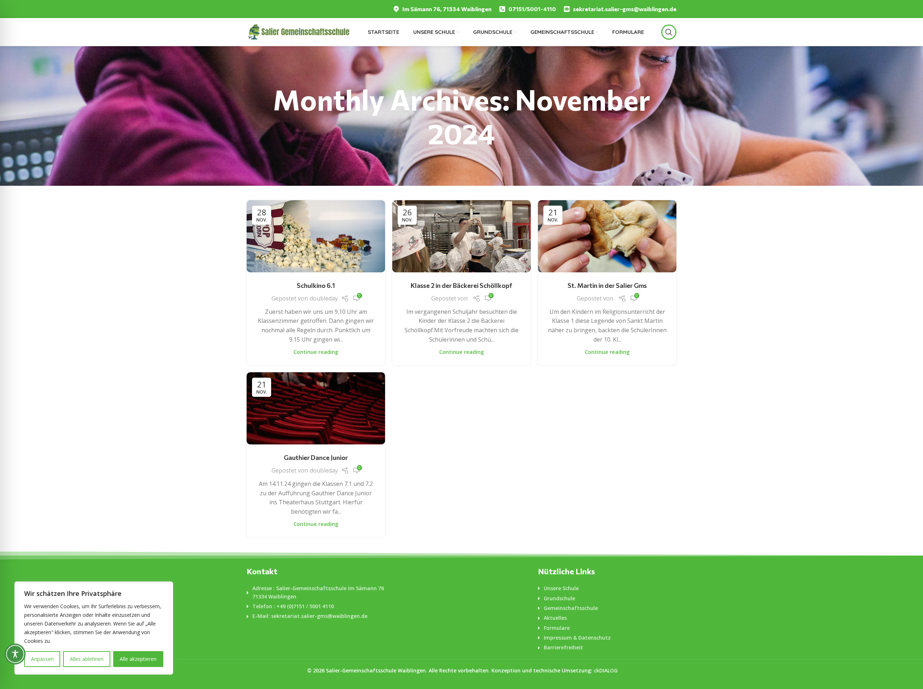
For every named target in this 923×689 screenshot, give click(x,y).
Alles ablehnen (86, 658)
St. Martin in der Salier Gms (607, 285)
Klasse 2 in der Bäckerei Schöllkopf (461, 285)
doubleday (324, 298)
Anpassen (42, 658)
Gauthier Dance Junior (316, 457)
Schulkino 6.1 (316, 285)
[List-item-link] (316, 592)
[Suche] (669, 32)
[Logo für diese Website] (298, 31)
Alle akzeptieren (138, 658)
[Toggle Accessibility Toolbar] (15, 654)
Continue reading (315, 351)
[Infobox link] (442, 9)
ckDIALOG (606, 670)
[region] (93, 628)
